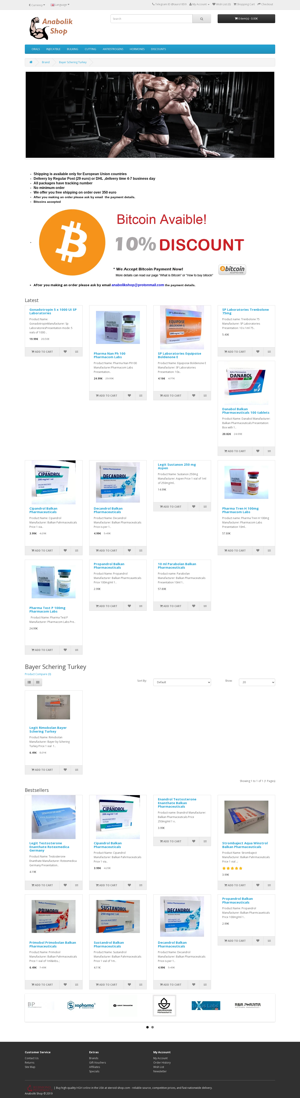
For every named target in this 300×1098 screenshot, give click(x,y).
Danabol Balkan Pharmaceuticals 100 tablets (245, 411)
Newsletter (160, 1071)
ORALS (36, 49)
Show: (228, 681)
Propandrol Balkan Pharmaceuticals (109, 566)
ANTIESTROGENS (113, 49)
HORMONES (137, 49)
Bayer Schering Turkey (73, 62)
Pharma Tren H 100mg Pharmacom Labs (240, 510)
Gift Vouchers (97, 1062)
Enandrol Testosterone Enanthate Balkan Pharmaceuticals (177, 803)
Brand (46, 62)
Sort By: (142, 681)
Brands (93, 1058)
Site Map (30, 1067)
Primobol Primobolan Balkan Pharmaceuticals (52, 944)
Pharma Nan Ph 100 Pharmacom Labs (109, 355)
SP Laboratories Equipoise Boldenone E (179, 355)
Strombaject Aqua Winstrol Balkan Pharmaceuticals (245, 845)
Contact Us (31, 1058)
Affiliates (94, 1067)
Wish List (158, 1067)
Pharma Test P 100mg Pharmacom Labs (47, 610)
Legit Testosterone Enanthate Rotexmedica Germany (49, 846)
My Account (160, 1058)
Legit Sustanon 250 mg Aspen (177, 466)
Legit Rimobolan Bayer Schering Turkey (48, 729)
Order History (162, 1062)
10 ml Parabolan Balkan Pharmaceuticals (177, 566)
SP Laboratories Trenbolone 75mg (245, 311)
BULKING (72, 49)
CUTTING (90, 49)
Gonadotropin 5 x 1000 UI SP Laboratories (53, 311)
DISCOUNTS (158, 49)
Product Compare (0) (38, 674)
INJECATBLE (53, 49)
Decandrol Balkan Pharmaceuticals (108, 510)
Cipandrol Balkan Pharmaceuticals (43, 510)
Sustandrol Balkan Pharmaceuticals (109, 944)
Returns (29, 1062)
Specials (94, 1071)
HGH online (83, 1088)
